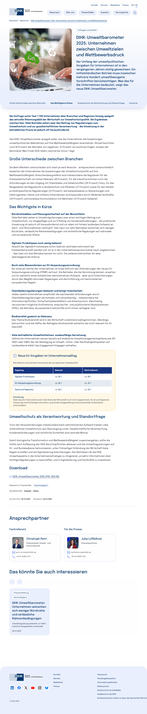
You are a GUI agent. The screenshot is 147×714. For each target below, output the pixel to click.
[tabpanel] (29, 611)
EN (132, 5)
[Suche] (135, 12)
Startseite (13, 21)
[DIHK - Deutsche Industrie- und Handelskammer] (26, 11)
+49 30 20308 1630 (78, 556)
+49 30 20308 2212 (23, 556)
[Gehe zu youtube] (33, 688)
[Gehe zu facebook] (19, 688)
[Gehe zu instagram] (39, 688)
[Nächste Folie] (19, 582)
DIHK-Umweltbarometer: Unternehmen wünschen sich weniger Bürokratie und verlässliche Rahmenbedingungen (29, 611)
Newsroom (24, 21)
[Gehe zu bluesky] (46, 688)
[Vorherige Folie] (12, 582)
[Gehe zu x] (26, 688)
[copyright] (67, 86)
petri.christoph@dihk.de (26, 552)
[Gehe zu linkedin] (12, 688)
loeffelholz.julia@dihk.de (81, 552)
